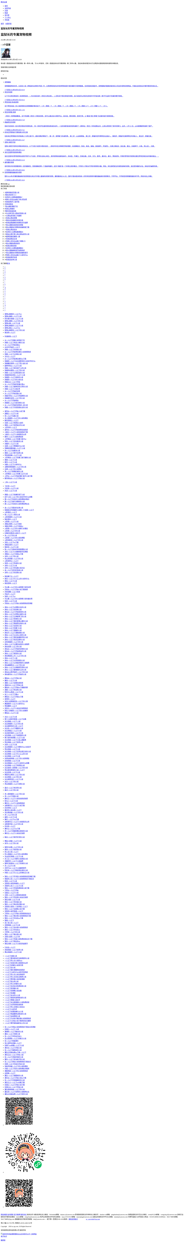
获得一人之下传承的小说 (13, 563)
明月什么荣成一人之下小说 (14, 692)
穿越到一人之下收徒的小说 (14, 377)
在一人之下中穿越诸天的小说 (15, 1080)
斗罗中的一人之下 (11, 427)
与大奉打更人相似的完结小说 (16, 213)
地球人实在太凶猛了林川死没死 (16, 199)
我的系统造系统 (10, 211)
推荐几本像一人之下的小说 (14, 847)
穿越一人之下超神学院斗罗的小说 (16, 386)
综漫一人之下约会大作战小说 (15, 1064)
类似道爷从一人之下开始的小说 (15, 674)
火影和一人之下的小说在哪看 (15, 538)
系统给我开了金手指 (12, 202)
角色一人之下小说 (11, 581)
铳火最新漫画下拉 (11, 206)
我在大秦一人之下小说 (12, 899)
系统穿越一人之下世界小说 (14, 950)
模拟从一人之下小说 (11, 713)
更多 (8, 263)
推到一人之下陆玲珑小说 (13, 849)
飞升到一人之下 (10, 486)
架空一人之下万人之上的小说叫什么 (17, 578)
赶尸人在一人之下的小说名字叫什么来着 (18, 497)
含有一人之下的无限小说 (13, 572)
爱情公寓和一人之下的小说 (14, 321)
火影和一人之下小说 (11, 521)
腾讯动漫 (4, 2)
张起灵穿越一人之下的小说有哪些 (16, 1066)
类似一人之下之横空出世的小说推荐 (17, 644)
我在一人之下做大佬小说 (13, 934)
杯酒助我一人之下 (11, 336)
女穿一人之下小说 (11, 744)
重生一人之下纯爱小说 (12, 1034)
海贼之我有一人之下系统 (13, 524)
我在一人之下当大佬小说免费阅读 (16, 927)
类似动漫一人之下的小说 (13, 646)
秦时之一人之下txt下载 (12, 828)
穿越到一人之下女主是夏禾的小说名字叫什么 (20, 361)
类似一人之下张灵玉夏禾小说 (15, 639)
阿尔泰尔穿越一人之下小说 (14, 318)
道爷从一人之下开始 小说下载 (15, 411)
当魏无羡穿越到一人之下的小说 (15, 467)
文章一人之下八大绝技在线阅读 (15, 895)
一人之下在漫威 (10, 993)
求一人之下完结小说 (11, 796)
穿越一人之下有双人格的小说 (15, 342)
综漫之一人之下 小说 (12, 1029)
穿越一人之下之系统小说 (13, 354)
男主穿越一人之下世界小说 (14, 742)
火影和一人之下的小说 (12, 531)
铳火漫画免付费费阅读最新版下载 (17, 227)
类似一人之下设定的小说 (13, 625)
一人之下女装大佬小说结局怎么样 (16, 963)
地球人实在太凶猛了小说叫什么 (17, 255)
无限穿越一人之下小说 (12, 925)
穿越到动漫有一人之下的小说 (15, 370)
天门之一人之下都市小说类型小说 (16, 859)
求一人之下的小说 (11, 815)
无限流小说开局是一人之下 (14, 911)
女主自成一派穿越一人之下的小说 (16, 767)
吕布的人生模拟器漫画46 (14, 232)
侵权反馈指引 (73, 1219)
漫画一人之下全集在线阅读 (14, 683)
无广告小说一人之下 (11, 923)
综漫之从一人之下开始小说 (14, 1087)
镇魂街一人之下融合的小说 (14, 1031)
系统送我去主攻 (11, 239)
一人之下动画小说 (11, 956)
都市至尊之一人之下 (11, 420)
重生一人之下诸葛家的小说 (14, 1075)
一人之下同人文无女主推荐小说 (15, 977)
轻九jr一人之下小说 (11, 801)
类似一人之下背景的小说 (13, 619)
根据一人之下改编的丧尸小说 (15, 494)
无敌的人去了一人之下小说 (14, 886)
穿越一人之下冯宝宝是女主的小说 (16, 407)
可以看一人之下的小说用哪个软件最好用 (18, 598)
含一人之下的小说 (11, 535)
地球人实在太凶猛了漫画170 (15, 241)
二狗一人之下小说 (11, 482)
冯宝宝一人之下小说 (11, 488)
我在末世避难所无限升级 (14, 220)
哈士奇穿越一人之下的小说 (14, 558)
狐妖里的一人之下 (11, 519)
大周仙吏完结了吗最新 (14, 215)
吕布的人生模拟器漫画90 (14, 248)
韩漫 (6, 13)
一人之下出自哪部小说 (12, 1016)
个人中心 (8, 17)
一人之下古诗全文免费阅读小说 (15, 986)
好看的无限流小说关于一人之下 (15, 533)
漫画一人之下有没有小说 (13, 690)
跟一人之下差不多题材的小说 (15, 501)
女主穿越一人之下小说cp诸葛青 (15, 740)
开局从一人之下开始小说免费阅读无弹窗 (18, 603)
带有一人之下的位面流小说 (14, 441)
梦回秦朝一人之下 (11, 706)
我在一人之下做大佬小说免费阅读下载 (18, 916)
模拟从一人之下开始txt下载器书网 (16, 687)
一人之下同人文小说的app (13, 960)
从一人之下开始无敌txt (12, 345)
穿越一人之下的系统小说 (13, 349)
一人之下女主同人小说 (12, 995)
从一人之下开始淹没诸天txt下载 (15, 359)
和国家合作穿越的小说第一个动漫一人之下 (19, 510)
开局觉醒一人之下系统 (12, 592)
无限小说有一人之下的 (12, 936)
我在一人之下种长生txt (12, 941)
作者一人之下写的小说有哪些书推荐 (17, 1068)
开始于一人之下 (10, 594)
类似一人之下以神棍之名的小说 (15, 607)
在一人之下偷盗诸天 (11, 1041)
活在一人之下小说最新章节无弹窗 (16, 551)
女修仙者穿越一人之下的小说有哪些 (17, 758)
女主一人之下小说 (11, 717)
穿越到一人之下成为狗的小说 (15, 403)
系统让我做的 (10, 208)
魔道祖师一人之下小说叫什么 (15, 703)
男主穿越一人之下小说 (12, 749)
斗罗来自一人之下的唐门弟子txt (15, 439)
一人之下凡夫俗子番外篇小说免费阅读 (18, 1018)
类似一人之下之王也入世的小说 (15, 635)
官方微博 (17, 1214)
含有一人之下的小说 (11, 556)
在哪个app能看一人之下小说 (14, 1045)
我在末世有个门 (10, 195)
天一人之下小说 (10, 865)
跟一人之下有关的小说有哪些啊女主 (17, 504)
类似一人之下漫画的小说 (13, 630)
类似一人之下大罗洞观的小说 (15, 660)
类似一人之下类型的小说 (13, 653)
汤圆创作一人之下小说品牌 (14, 861)
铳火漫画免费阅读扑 (13, 243)
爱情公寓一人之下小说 (12, 323)
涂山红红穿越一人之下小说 (14, 856)
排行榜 (7, 15)
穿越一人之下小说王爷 (12, 389)
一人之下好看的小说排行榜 (14, 965)
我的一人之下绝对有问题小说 (15, 904)
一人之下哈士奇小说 (11, 981)
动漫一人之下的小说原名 (13, 469)
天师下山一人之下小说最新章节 (15, 868)
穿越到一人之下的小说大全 (14, 379)
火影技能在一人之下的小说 (14, 540)
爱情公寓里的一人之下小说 (14, 325)
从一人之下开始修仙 (11, 400)
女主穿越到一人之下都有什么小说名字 (18, 747)
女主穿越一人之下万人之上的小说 (16, 754)
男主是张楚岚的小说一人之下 (15, 770)
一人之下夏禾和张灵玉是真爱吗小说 (17, 958)
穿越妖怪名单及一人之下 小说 (15, 375)
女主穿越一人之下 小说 (12, 721)
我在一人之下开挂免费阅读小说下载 (17, 888)
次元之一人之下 (10, 356)
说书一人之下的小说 (11, 843)
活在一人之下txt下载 (11, 542)
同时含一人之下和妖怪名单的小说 (16, 870)
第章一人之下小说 (11, 460)
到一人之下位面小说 (11, 416)
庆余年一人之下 (10, 826)
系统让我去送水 (11, 229)
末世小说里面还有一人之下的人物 (16, 701)
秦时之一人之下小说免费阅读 (15, 803)
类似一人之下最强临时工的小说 (15, 669)
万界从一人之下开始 (11, 890)
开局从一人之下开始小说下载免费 (16, 589)
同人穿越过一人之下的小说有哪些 (16, 854)
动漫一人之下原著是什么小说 (15, 446)
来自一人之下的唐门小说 (13, 628)
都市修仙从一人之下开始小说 (15, 478)
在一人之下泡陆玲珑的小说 (14, 1057)
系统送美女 (9, 204)
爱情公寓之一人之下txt (12, 328)
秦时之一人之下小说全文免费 (15, 833)
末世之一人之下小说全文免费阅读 (16, 708)
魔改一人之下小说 (11, 680)
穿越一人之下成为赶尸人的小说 (15, 368)
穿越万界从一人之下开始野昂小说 (16, 396)
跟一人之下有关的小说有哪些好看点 (17, 499)
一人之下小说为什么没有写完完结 (16, 972)
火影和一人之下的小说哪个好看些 (16, 528)
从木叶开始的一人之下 (12, 347)
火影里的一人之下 (11, 512)
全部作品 (8, 8)
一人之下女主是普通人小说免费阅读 (17, 1002)
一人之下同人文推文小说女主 (15, 1007)
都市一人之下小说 (11, 462)
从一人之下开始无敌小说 (13, 393)
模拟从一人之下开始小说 (13, 678)
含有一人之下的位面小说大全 (15, 568)
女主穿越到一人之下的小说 (14, 723)
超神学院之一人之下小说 (13, 365)
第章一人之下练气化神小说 (14, 453)
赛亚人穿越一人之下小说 (13, 841)
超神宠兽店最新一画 (13, 236)
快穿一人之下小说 (11, 601)
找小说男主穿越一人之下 (13, 1043)
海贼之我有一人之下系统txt (14, 526)
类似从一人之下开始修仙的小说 (15, 651)
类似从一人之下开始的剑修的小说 (16, 649)
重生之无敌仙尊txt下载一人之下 (15, 1052)
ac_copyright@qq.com (93, 1219)
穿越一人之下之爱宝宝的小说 (15, 372)
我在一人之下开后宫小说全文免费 (16, 897)
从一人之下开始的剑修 (12, 391)
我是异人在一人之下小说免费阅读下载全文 (19, 879)
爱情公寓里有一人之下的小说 (15, 330)
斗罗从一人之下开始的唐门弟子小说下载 (18, 476)
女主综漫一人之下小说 (12, 772)
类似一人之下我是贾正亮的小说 (15, 623)
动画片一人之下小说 (11, 443)
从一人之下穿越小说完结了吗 (15, 340)
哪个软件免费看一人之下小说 (15, 737)
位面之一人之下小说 (11, 892)
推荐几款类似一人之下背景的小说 (16, 863)
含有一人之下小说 (11, 565)
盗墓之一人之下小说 (11, 413)
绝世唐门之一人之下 (11, 576)
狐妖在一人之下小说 (11, 547)
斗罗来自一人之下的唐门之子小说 (16, 474)
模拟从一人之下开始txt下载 (14, 696)
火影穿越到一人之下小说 (13, 517)
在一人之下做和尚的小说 (13, 1050)
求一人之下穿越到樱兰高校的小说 (16, 831)
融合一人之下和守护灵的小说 (15, 837)
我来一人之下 (9, 920)
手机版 (7, 20)
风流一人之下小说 (11, 490)
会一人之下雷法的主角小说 (14, 507)
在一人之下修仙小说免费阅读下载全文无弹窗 (20, 1027)
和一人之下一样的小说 (12, 514)
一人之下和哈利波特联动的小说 (15, 997)
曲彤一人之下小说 (11, 817)
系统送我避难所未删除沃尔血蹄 (17, 222)
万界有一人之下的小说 (12, 932)
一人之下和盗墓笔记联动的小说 (15, 1014)
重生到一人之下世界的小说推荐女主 (17, 1092)
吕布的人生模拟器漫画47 (13, 197)
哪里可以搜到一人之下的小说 (15, 774)
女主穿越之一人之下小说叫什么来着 (17, 763)
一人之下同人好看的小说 (13, 983)
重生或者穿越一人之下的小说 (15, 1089)
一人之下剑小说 (10, 967)
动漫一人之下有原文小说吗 (14, 423)
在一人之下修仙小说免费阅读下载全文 (18, 1061)
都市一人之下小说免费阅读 (14, 436)
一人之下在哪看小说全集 (13, 990)
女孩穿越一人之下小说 (12, 761)
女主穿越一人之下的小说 (13, 777)
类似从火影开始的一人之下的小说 (16, 672)
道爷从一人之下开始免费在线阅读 (16, 430)
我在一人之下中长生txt (12, 929)
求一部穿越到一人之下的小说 (15, 794)
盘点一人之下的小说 (11, 790)
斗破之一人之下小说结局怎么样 (15, 434)
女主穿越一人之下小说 (12, 756)
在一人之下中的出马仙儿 (13, 1036)
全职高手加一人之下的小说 (14, 824)
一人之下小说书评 (11, 1009)
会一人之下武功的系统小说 (14, 570)
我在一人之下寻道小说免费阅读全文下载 (18, 939)
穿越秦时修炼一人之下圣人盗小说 (16, 363)
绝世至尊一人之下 (11, 583)
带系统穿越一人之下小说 (13, 455)
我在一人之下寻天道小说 (13, 902)
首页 (6, 6)
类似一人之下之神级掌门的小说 (15, 616)
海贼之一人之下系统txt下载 (14, 554)
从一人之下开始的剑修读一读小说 (16, 405)
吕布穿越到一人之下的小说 (14, 642)
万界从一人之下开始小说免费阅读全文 (18, 913)
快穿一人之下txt (10, 596)
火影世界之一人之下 (11, 561)
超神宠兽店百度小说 (12, 192)
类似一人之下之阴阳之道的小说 (15, 614)
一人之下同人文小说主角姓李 (15, 974)
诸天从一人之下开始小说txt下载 (15, 1078)
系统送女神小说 (11, 259)
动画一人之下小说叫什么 (13, 464)
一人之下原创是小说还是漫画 (15, 979)
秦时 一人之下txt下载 (12, 819)
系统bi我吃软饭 (11, 246)
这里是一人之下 (10, 1073)
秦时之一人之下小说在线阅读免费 (16, 798)
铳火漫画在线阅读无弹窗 (14, 225)
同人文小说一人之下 (11, 852)
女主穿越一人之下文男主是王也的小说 (18, 751)
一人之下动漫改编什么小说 (14, 1011)
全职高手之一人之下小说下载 (15, 805)
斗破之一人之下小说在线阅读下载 (16, 432)
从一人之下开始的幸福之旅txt (15, 384)
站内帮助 (10, 1214)
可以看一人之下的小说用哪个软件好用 (18, 587)
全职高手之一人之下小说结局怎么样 (17, 821)
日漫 (6, 10)
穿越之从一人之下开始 (12, 382)
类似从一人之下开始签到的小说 (15, 612)
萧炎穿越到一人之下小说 (13, 952)
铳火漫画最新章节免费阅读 (15, 250)
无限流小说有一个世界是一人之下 (16, 906)
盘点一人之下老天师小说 (13, 788)
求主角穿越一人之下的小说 (14, 812)
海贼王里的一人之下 (11, 544)
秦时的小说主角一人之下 (13, 810)
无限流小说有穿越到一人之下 (15, 883)
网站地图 (4, 1214)
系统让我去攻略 (11, 218)
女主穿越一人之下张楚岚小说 (15, 765)
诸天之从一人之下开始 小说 (14, 1054)
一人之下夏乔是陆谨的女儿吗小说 (16, 1023)
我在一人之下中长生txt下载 (14, 918)
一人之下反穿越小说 (11, 988)
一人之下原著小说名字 (12, 1000)
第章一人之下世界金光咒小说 (15, 425)
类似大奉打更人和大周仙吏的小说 (17, 234)
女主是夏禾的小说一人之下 (14, 726)
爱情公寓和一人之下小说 (13, 316)
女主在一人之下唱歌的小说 (14, 728)
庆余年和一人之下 (11, 808)
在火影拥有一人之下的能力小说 (15, 1038)
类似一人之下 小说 (11, 658)
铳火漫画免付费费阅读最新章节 (17, 252)
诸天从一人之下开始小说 (13, 1048)
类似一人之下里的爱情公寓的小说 (16, 621)
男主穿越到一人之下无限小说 (15, 784)
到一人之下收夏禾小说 (12, 450)
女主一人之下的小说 (11, 781)
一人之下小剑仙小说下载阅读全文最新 (18, 1021)
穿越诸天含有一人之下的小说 (15, 398)
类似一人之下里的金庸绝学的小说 (16, 637)
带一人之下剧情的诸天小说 (14, 471)
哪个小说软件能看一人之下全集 (15, 719)
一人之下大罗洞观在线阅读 (14, 1004)
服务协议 (23, 1214)
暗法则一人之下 (10, 332)
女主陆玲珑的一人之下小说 (14, 733)
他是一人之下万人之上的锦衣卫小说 (17, 872)
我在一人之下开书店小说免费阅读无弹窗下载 (20, 876)
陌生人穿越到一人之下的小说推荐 (16, 710)
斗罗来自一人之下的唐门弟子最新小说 (18, 457)
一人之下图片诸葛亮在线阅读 (15, 970)
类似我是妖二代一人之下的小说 (15, 656)
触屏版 (3, 1240)
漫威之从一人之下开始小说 (14, 685)
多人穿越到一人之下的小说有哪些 (16, 418)
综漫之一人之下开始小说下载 (15, 1085)
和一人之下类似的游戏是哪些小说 (16, 549)
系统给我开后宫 (11, 257)
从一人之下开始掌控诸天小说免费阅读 (18, 352)
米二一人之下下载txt (11, 694)
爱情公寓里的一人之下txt (13, 314)
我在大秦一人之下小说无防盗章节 (16, 943)
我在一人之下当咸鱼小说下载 (15, 909)
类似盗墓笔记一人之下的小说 (15, 665)
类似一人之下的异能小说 (13, 609)
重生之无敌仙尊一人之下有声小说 (16, 1094)
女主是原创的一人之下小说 (14, 779)
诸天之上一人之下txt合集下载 (15, 1082)
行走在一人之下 (10, 947)
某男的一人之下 (10, 699)
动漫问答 (8, 23)
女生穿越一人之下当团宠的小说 (15, 735)
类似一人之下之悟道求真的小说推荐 (17, 663)
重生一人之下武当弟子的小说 (15, 1059)
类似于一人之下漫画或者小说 (15, 632)
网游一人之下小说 (11, 881)
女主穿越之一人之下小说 (13, 730)
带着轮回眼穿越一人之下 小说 (15, 448)
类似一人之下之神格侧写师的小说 (16, 667)
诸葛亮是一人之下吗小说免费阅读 (16, 1071)
